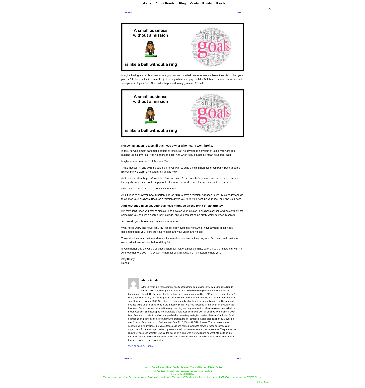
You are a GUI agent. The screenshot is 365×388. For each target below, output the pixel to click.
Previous (126, 13)
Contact (184, 367)
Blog (182, 3)
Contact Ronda (201, 3)
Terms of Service (198, 367)
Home (147, 3)
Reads (220, 3)
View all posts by (140, 346)
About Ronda (165, 3)
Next (240, 13)
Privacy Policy (215, 367)
